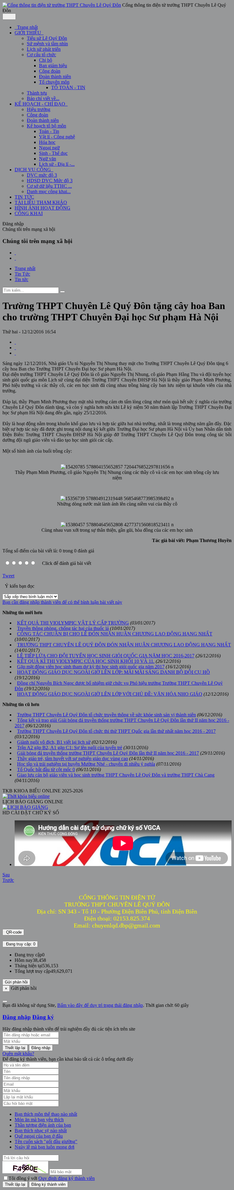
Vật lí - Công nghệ (57, 136)
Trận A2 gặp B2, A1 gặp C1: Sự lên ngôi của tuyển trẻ (69, 747)
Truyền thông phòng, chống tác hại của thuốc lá (63, 628)
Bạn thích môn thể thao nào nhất (46, 1114)
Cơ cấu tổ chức (41, 54)
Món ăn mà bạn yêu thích (39, 1119)
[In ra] (15, 347)
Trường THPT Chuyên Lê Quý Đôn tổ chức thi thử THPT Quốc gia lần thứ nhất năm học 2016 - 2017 (116, 731)
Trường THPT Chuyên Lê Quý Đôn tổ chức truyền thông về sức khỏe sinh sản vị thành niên (106, 714)
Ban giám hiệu (53, 65)
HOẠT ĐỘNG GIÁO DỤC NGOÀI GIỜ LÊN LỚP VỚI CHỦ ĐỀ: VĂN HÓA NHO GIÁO (109, 694)
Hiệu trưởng (38, 109)
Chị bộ (45, 60)
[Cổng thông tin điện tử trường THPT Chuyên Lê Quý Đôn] (61, 5)
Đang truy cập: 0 (20, 944)
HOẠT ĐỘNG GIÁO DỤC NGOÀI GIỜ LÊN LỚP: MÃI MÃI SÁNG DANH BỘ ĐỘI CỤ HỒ (113, 672)
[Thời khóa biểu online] (26, 796)
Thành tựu (37, 93)
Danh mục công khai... (49, 191)
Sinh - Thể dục (53, 153)
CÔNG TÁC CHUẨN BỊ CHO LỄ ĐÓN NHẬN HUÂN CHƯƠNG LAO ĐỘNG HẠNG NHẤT (114, 633)
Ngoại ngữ (49, 147)
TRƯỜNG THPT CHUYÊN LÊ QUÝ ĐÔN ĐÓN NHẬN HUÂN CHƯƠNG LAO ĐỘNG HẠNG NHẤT (124, 644)
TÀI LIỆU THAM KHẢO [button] (41, 202)
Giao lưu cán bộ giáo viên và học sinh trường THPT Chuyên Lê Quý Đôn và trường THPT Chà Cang (115, 775)
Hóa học (47, 142)
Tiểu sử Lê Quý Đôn (47, 38)
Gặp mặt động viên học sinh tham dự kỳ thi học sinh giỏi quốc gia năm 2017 (91, 666)
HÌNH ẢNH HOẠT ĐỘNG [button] (42, 208)
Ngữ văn (47, 158)
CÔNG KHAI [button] (29, 213)
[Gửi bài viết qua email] (15, 342)
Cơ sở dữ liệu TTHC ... (49, 186)
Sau (6, 874)
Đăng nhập (16, 1017)
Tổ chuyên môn (54, 82)
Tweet (8, 575)
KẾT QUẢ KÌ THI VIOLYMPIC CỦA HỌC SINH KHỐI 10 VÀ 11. (85, 661)
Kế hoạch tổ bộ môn (46, 125)
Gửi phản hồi (16, 982)
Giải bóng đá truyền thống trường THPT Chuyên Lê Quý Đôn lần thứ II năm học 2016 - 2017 (108, 753)
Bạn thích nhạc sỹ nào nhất (41, 1130)
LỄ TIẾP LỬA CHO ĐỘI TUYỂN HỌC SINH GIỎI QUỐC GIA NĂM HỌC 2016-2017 (105, 655)
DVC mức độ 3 (42, 175)
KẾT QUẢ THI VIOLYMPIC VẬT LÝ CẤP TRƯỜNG (73, 622)
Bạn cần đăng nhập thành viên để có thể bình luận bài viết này (62, 602)
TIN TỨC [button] (24, 197)
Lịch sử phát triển (44, 49)
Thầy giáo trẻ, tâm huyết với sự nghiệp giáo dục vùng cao (72, 758)
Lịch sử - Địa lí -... (57, 164)
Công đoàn (49, 71)
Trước (8, 880)
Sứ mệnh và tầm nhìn (47, 43)
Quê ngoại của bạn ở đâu (39, 1136)
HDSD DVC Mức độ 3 (50, 180)
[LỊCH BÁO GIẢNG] (25, 807)
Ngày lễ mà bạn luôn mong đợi (44, 1147)
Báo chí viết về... (43, 98)
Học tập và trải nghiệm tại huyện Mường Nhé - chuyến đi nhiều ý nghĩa (86, 764)
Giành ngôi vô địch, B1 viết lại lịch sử (53, 742)
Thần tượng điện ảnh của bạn (43, 1125)
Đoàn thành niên (55, 76)
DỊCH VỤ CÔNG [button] (33, 169)
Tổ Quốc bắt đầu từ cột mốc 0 (46, 769)
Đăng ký (43, 1017)
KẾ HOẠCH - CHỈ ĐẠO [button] (40, 103)
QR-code (13, 932)
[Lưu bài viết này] (15, 353)
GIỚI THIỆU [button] (28, 32)
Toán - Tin (49, 131)
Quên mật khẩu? (18, 1053)
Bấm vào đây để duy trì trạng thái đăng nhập (100, 1005)
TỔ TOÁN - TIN (68, 87)
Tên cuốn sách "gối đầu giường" (46, 1141)
